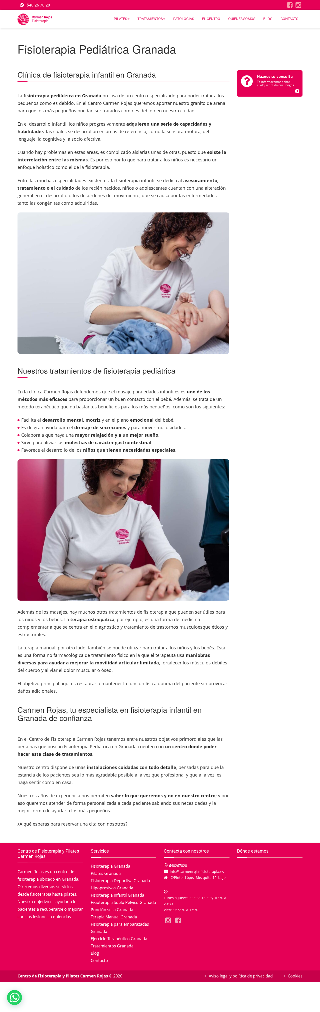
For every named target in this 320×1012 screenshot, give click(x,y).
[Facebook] (289, 5)
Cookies (295, 976)
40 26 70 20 (38, 5)
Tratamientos (150, 19)
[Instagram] (298, 5)
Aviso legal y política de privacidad (241, 976)
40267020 (178, 865)
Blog (267, 19)
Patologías (183, 19)
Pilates (120, 19)
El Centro (211, 19)
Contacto (289, 19)
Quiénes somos (241, 19)
